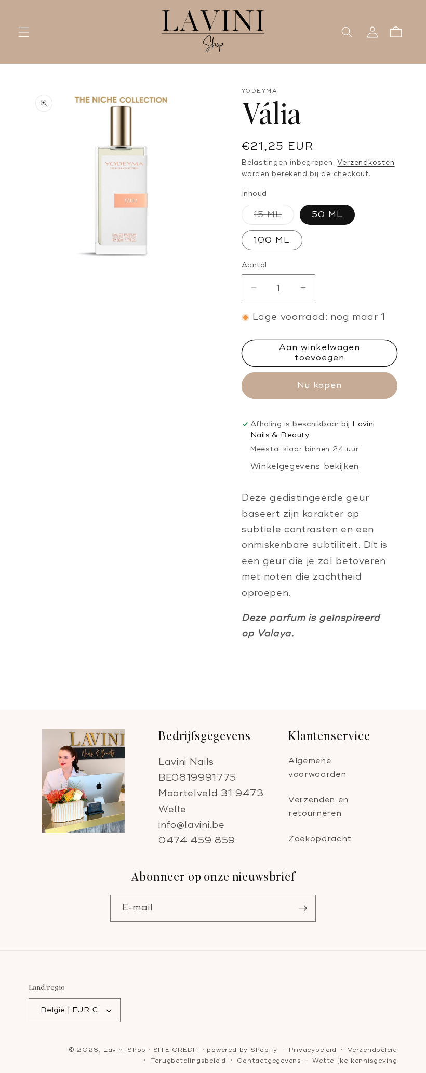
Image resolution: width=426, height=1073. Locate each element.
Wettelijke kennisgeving (354, 1061)
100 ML (272, 240)
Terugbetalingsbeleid (188, 1061)
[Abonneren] (302, 908)
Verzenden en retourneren (318, 807)
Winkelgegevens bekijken (304, 467)
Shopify (263, 1050)
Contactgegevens (269, 1061)
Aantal (254, 265)
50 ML (327, 215)
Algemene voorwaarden (317, 768)
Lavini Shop (126, 1050)
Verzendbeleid (372, 1050)
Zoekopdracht (320, 839)
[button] (23, 32)
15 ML (274, 217)
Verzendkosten (365, 162)
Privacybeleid (313, 1050)
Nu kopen (319, 385)
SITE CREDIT (176, 1050)
